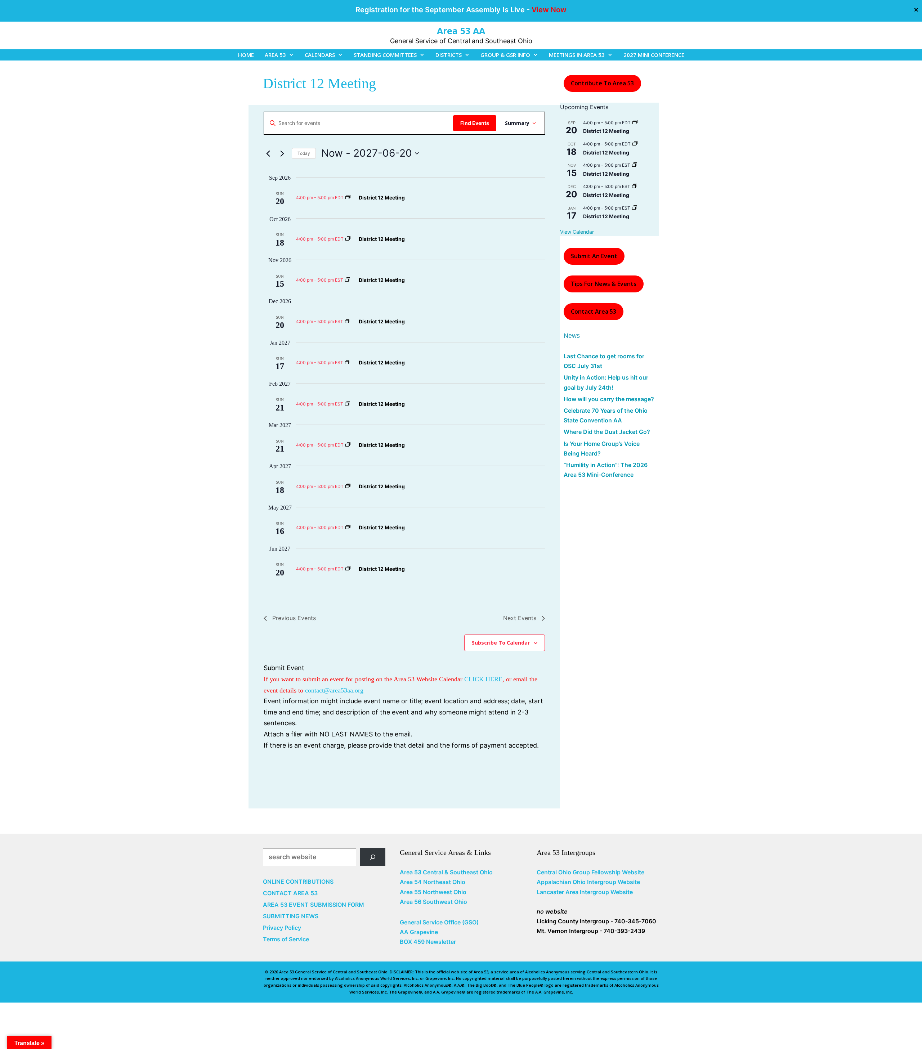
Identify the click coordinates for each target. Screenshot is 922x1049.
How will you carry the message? (609, 399)
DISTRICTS (448, 54)
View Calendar (577, 232)
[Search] (372, 857)
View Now (549, 9)
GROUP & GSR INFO (505, 54)
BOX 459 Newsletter (428, 941)
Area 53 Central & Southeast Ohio (446, 872)
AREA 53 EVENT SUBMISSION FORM (313, 904)
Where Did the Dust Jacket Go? (607, 431)
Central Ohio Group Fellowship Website (590, 872)
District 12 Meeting (382, 197)
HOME (246, 54)
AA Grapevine (419, 932)
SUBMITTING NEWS (290, 916)
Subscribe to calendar (501, 642)
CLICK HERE (483, 679)
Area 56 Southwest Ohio (433, 901)
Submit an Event (594, 256)
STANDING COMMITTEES (385, 54)
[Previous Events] (268, 153)
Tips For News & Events (603, 284)
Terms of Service (286, 939)
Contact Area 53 (593, 311)
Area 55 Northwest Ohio (433, 892)
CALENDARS (320, 54)
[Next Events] (282, 153)
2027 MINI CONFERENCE (653, 54)
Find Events (474, 123)
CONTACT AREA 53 (290, 893)
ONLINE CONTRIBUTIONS (298, 881)
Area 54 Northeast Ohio (432, 882)
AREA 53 (275, 54)
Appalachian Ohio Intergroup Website (588, 882)
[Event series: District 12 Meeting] (347, 197)
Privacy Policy (282, 927)
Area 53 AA (461, 30)
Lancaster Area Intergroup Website (585, 892)
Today (303, 153)
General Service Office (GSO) (439, 922)
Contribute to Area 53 (602, 83)
